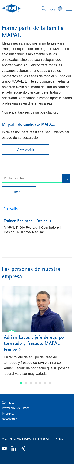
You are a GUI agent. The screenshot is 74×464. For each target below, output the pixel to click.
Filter (16, 192)
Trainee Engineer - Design (26, 220)
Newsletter (9, 419)
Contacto (8, 402)
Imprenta (8, 413)
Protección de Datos (15, 408)
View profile (26, 149)
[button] (21, 383)
